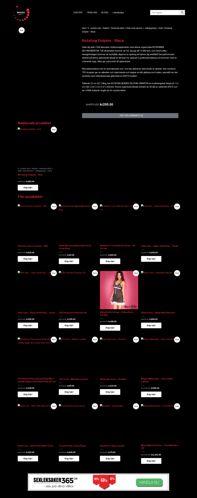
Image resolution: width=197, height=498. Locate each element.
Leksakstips (118, 12)
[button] (130, 115)
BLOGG (105, 12)
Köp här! (28, 187)
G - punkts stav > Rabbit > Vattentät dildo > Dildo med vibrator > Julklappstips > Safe (125, 28)
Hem (84, 28)
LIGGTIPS (77, 12)
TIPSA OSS (92, 12)
